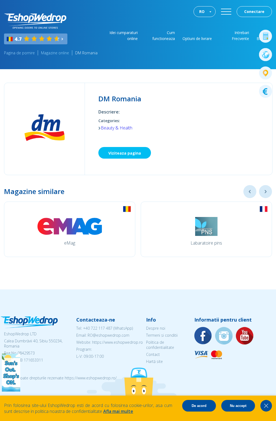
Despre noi (155, 328)
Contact (153, 354)
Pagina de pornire (19, 52)
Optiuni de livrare (197, 38)
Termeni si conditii (162, 335)
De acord (199, 406)
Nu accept (238, 406)
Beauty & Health (116, 128)
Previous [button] (249, 191)
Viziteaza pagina (124, 153)
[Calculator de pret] (265, 36)
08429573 (26, 353)
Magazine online (55, 52)
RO (202, 11)
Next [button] (265, 191)
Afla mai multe (118, 411)
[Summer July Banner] (11, 390)
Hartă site (154, 361)
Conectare (254, 11)
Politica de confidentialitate (160, 345)
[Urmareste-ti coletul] (265, 72)
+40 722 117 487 (97, 328)
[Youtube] (245, 336)
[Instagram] (224, 336)
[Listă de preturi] (265, 91)
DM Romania (86, 52)
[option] (69, 229)
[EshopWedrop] (35, 21)
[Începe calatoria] (265, 54)
